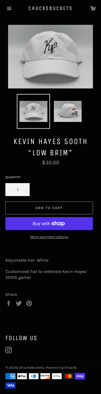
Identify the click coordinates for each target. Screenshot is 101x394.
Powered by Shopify (61, 367)
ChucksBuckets (50, 8)
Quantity (12, 177)
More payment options (49, 237)
